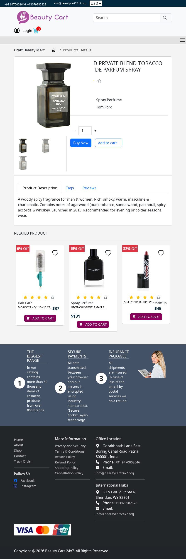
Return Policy (65, 457)
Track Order (23, 461)
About (18, 445)
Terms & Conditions (70, 451)
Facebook (27, 480)
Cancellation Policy (69, 473)
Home (18, 439)
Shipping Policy (66, 467)
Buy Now (80, 142)
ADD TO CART (43, 318)
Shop (18, 450)
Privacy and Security (70, 446)
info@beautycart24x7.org (70, 3)
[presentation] (19, 288)
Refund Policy (65, 462)
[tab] (39, 188)
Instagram (28, 486)
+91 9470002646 (127, 462)
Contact (20, 456)
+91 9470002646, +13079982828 (25, 4)
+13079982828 (126, 503)
